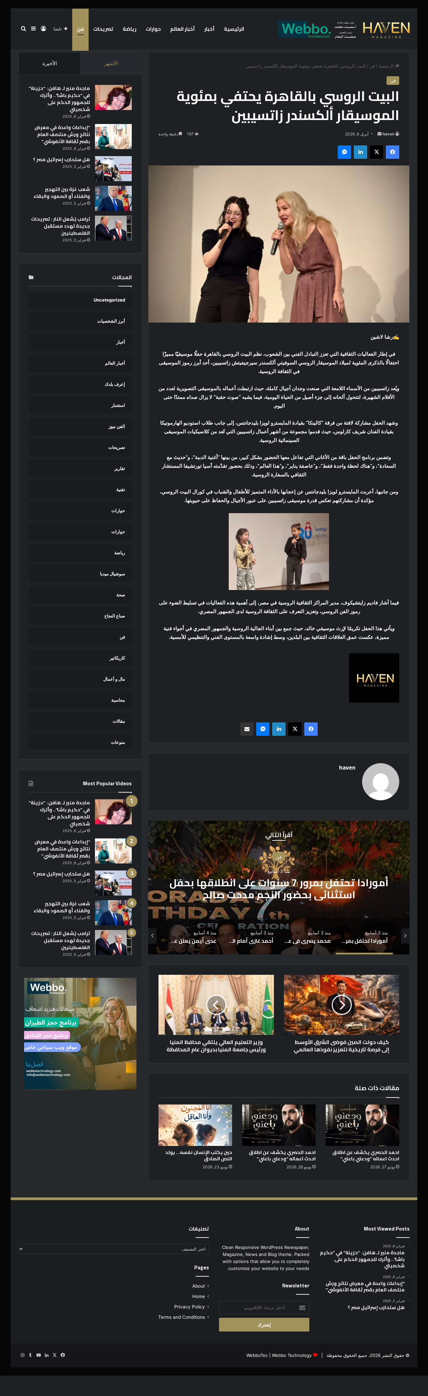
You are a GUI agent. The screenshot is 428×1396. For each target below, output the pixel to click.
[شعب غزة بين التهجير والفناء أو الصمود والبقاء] (113, 198)
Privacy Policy (189, 1306)
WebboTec (257, 1355)
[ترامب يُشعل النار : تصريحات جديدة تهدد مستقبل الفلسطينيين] (113, 228)
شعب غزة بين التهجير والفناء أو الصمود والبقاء (61, 193)
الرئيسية (234, 29)
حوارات (153, 29)
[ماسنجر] (344, 152)
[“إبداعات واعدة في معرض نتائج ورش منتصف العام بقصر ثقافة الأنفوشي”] (113, 136)
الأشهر (111, 63)
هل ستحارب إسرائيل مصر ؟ (61, 159)
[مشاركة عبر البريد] (246, 729)
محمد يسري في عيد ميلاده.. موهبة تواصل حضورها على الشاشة (279, 888)
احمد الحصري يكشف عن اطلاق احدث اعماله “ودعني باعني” (365, 1155)
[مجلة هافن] (343, 28)
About (198, 1286)
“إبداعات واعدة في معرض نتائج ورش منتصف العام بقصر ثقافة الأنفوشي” (62, 134)
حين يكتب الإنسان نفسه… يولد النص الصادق (198, 1155)
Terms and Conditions (181, 1317)
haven (388, 133)
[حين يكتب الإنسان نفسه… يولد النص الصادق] (195, 1125)
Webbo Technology (292, 1355)
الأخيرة (49, 63)
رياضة (129, 29)
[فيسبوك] (392, 152)
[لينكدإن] (360, 152)
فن (80, 29)
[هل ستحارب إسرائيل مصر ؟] (113, 168)
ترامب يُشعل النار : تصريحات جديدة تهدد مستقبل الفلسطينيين (60, 226)
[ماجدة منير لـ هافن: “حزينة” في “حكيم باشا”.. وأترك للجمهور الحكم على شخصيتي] (113, 97)
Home (198, 1296)
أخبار (209, 29)
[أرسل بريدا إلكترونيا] (380, 133)
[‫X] (376, 152)
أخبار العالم (182, 29)
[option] (279, 887)
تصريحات (103, 29)
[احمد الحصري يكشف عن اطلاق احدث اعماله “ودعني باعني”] (362, 1125)
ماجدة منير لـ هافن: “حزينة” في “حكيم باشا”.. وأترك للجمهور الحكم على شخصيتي (59, 99)
